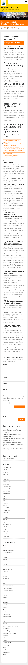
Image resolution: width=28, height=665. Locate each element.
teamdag (5, 635)
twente (5, 640)
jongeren (5, 600)
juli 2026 (5, 470)
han (4, 593)
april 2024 (5, 534)
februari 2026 (6, 481)
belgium (5, 557)
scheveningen (6, 628)
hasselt (5, 595)
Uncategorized (13, 27)
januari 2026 (6, 484)
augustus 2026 (7, 467)
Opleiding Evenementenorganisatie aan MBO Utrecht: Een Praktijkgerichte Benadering (13, 430)
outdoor (5, 623)
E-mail (5, 383)
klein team (5, 604)
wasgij (4, 654)
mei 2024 (5, 531)
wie (4, 657)
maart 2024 (6, 536)
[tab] (26, 2)
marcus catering (7, 616)
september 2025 (7, 493)
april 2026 (5, 477)
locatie (4, 609)
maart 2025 (6, 508)
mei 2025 (5, 503)
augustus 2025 (7, 496)
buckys (5, 564)
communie (5, 571)
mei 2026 (5, 474)
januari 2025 (6, 512)
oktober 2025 (6, 491)
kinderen (5, 602)
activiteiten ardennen (8, 550)
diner (4, 574)
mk (4, 621)
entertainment (7, 581)
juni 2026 (5, 472)
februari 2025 (6, 510)
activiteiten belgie (7, 552)
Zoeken (5, 416)
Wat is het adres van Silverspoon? (12, 139)
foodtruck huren (7, 588)
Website (5, 389)
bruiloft (5, 562)
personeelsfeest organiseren (10, 626)
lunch (4, 612)
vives (4, 647)
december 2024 (7, 515)
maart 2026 (6, 479)
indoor (5, 597)
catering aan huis (7, 569)
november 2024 (7, 517)
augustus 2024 (7, 524)
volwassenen (6, 652)
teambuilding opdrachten (9, 633)
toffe (4, 638)
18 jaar (5, 545)
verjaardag (6, 645)
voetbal (5, 650)
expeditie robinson (8, 585)
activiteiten (6, 548)
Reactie (5, 364)
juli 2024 (5, 527)
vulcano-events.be (10, 7)
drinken (5, 576)
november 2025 (7, 489)
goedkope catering (8, 590)
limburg (5, 607)
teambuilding (6, 631)
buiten (4, 566)
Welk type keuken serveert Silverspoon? (13, 150)
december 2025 (7, 486)
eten (4, 583)
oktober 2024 (6, 519)
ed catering (6, 578)
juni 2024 (5, 529)
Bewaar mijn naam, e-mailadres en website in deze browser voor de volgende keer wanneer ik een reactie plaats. (14, 398)
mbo (4, 619)
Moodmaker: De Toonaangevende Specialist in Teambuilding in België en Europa (13, 444)
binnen (5, 559)
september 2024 (7, 522)
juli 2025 (5, 498)
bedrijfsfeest (6, 555)
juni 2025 (5, 500)
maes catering (6, 614)
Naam (5, 377)
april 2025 (5, 505)
